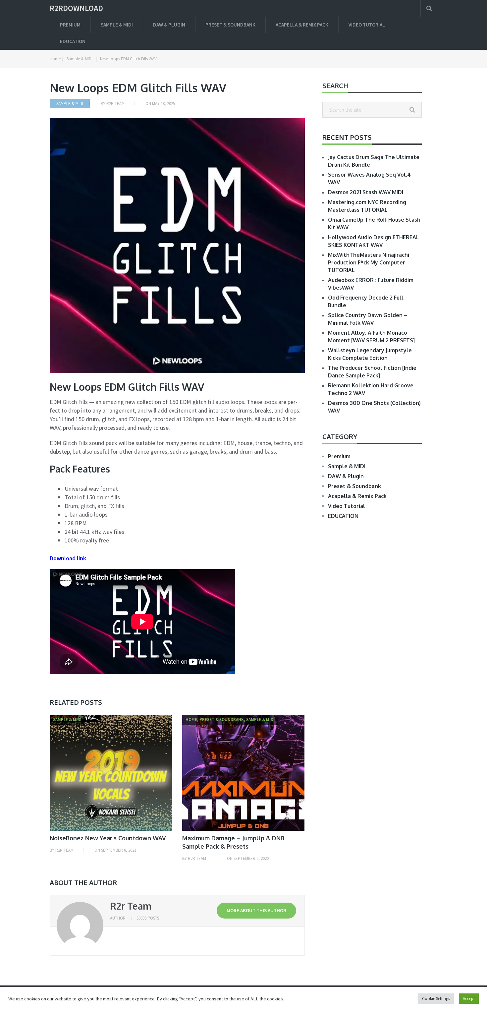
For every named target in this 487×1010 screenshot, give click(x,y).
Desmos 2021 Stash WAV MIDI (365, 192)
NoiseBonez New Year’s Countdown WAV (108, 838)
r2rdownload (76, 8)
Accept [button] (469, 998)
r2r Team (115, 103)
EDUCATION (72, 41)
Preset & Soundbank (230, 25)
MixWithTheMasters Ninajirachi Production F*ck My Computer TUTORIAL (368, 262)
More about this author (256, 910)
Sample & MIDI (117, 25)
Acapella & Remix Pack (302, 25)
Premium (70, 25)
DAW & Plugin (169, 25)
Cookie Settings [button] (436, 998)
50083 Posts (147, 918)
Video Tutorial (367, 25)
